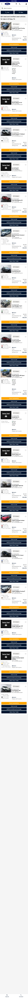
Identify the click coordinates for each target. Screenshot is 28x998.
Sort (8, 12)
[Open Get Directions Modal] (16, 4)
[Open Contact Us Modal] (19, 4)
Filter (22, 12)
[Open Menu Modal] (2, 4)
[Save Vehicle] (26, 24)
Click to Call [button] (14, 47)
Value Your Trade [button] (14, 53)
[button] (14, 44)
